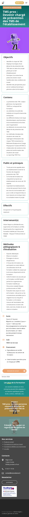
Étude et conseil (9, 442)
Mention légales (17, 512)
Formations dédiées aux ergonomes (15, 447)
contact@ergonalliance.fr (12, 473)
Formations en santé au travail (13, 444)
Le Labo (6, 449)
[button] (26, 3)
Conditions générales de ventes (10, 513)
